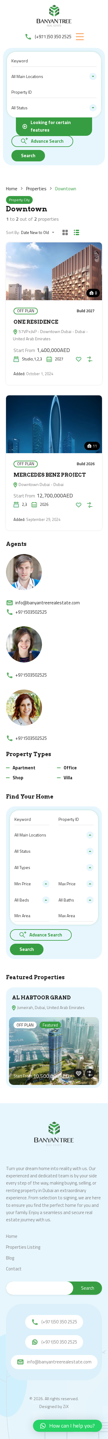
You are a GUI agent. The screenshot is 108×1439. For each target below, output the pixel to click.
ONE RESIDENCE (36, 322)
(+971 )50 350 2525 (53, 36)
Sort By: (13, 233)
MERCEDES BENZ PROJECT (50, 475)
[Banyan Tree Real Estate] (54, 16)
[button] (80, 36)
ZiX (66, 1406)
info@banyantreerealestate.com (47, 602)
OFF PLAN (25, 311)
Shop (18, 777)
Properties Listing (23, 1247)
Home (11, 188)
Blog (10, 1257)
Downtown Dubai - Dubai (41, 484)
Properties (36, 188)
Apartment (24, 767)
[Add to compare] (89, 359)
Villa (68, 777)
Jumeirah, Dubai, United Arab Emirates (50, 1007)
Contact (14, 1268)
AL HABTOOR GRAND (41, 998)
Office (70, 767)
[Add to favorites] (78, 359)
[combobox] (54, 76)
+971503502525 (31, 612)
